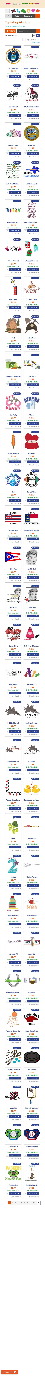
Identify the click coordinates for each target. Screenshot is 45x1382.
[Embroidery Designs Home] (13, 11)
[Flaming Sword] (13, 441)
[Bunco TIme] (13, 634)
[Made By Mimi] (13, 249)
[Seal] (13, 480)
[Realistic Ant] (13, 94)
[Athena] (32, 403)
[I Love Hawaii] (13, 518)
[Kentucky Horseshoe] (13, 980)
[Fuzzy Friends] (13, 133)
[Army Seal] (32, 133)
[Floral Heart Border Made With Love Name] (32, 56)
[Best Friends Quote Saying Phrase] (32, 210)
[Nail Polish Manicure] (32, 634)
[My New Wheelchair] (32, 94)
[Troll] (13, 326)
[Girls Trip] (32, 980)
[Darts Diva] (13, 1096)
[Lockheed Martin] (32, 711)
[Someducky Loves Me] (32, 788)
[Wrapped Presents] (32, 249)
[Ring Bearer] (13, 672)
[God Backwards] (32, 1173)
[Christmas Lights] (13, 210)
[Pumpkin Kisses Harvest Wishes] (13, 1019)
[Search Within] (38, 31)
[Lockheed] (32, 749)
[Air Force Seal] (13, 56)
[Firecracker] (13, 287)
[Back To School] (13, 903)
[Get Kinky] (13, 403)
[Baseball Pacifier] (32, 1134)
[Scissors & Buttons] (13, 1057)
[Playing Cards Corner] (13, 788)
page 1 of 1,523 (31, 39)
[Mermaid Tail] (13, 942)
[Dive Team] (32, 364)
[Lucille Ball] (32, 557)
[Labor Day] (32, 942)
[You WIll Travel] (32, 287)
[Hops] (13, 826)
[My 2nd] (13, 865)
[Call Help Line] (18, 11)
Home (7, 26)
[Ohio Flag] (13, 557)
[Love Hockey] (32, 1057)
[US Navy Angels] (32, 172)
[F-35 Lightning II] (13, 711)
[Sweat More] (32, 480)
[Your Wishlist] (33, 11)
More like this (15, 80)
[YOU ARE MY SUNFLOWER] (13, 172)
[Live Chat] (23, 11)
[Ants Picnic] (32, 826)
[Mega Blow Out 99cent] (22, 4)
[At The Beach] (32, 903)
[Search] (37, 16)
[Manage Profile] (28, 11)
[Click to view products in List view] (34, 35)
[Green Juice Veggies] (13, 364)
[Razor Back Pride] (32, 1019)
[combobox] (23, 16)
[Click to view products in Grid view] (38, 35)
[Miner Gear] (32, 326)
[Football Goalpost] (32, 1096)
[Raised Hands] (32, 672)
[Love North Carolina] (32, 518)
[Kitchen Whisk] (32, 865)
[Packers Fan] (13, 1173)
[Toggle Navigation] (7, 11)
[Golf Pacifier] (13, 1134)
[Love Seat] (32, 441)
